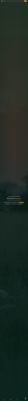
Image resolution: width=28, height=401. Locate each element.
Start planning (21, 202)
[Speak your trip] (18, 202)
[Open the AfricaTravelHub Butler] (25, 398)
